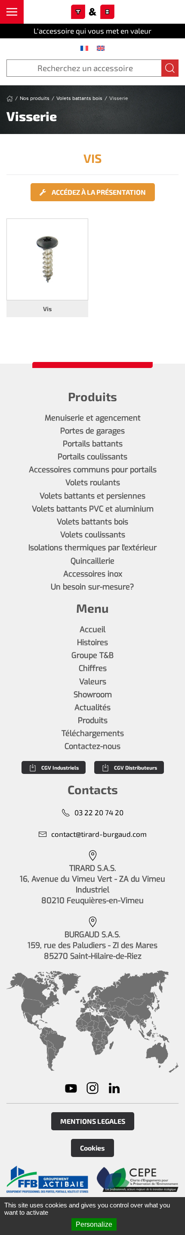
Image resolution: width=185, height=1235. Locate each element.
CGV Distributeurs (135, 767)
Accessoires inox (92, 574)
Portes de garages (92, 431)
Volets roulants (92, 482)
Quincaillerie (92, 561)
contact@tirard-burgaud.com (99, 834)
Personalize (94, 1224)
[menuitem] (84, 48)
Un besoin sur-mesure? (92, 587)
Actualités (92, 707)
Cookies (92, 1148)
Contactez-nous (92, 746)
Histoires (92, 642)
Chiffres (93, 668)
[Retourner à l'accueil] (92, 12)
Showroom (93, 694)
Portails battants (93, 444)
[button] (12, 12)
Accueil (92, 629)
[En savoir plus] (47, 1179)
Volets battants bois (92, 522)
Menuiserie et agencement (93, 418)
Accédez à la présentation (98, 192)
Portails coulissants (92, 457)
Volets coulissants (92, 535)
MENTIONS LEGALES (92, 1121)
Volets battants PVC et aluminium (93, 509)
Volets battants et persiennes (92, 496)
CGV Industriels (60, 767)
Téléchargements (93, 733)
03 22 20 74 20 (98, 812)
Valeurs (92, 682)
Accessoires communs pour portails (93, 470)
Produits (93, 720)
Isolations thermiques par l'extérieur (92, 548)
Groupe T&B (92, 655)
